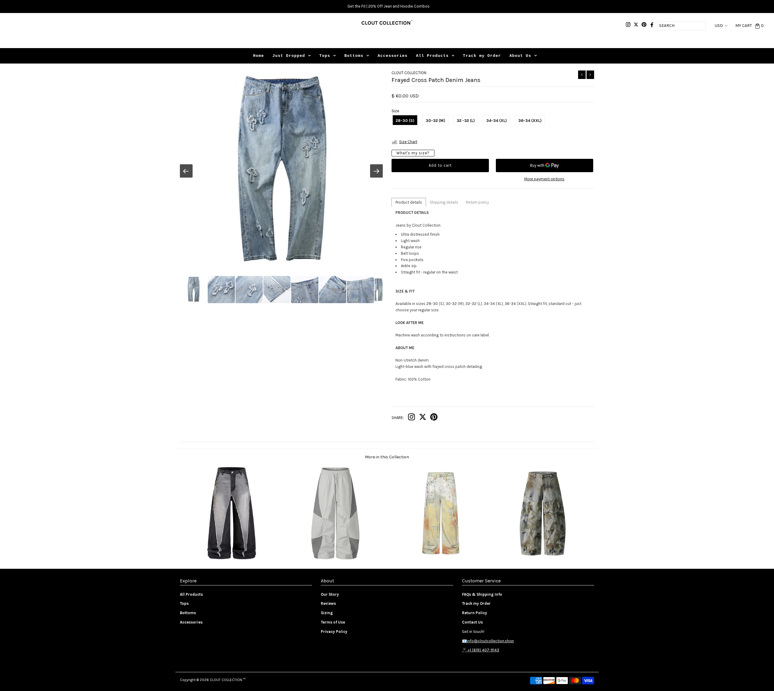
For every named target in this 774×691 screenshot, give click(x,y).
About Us (520, 56)
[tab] (409, 202)
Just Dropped (288, 56)
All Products (432, 56)
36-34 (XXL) (529, 120)
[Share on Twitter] (422, 418)
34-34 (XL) (496, 120)
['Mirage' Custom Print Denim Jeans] (438, 559)
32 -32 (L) (466, 120)
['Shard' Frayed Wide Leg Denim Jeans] (231, 559)
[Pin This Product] (433, 418)
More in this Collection (387, 457)
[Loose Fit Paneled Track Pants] (335, 559)
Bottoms (353, 56)
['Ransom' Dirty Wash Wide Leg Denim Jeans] (542, 559)
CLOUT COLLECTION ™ (228, 680)
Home (258, 56)
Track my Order (482, 56)
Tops (324, 56)
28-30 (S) (405, 120)
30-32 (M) (435, 120)
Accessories (393, 56)
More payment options (544, 179)
